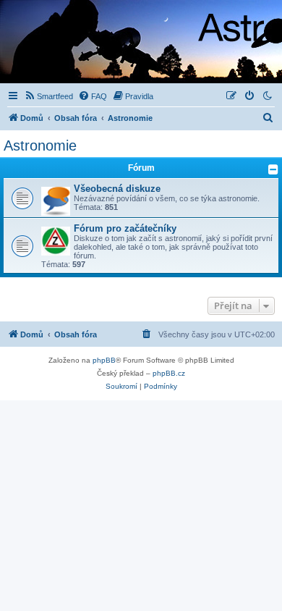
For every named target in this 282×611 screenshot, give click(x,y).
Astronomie (40, 145)
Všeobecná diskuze (117, 188)
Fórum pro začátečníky (125, 228)
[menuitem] (48, 96)
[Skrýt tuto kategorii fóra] (273, 169)
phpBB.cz (169, 373)
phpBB (104, 360)
